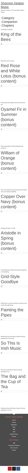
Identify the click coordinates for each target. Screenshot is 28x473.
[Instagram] (14, 469)
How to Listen (14, 447)
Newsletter (14, 424)
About (14, 420)
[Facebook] (18, 469)
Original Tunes (14, 434)
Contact (14, 436)
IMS (14, 429)
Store (14, 427)
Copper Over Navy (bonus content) (13, 201)
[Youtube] (10, 469)
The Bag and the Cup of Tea (13, 381)
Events (14, 422)
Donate (14, 450)
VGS (14, 431)
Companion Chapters (14, 445)
